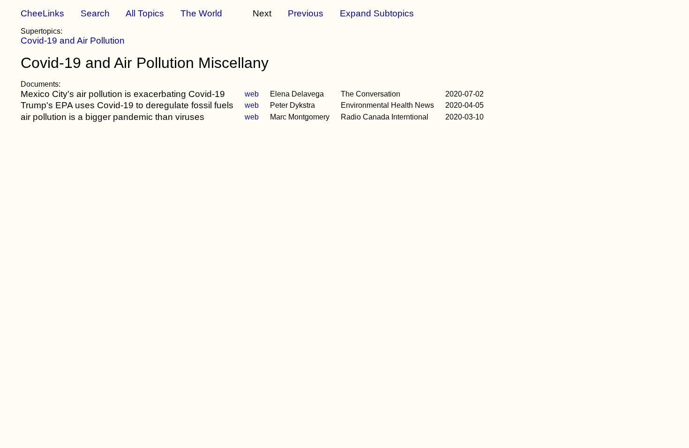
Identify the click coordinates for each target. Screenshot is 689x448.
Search (95, 13)
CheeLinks (42, 13)
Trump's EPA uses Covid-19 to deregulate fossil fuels (127, 105)
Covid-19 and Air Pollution (73, 40)
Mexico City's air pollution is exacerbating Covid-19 (123, 94)
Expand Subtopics (377, 13)
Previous (305, 13)
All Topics (145, 13)
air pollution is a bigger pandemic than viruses (112, 117)
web (252, 94)
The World (201, 13)
